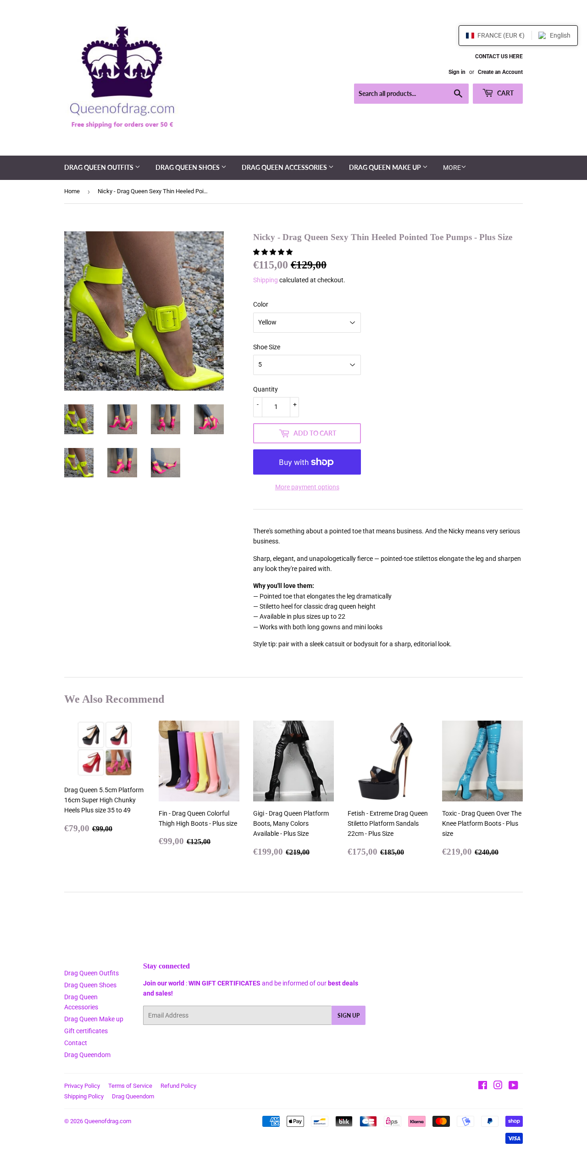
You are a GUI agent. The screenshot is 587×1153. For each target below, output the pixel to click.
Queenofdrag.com (107, 1121)
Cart (505, 93)
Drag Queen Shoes (188, 167)
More (452, 167)
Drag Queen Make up (385, 167)
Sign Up (349, 1015)
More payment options (307, 487)
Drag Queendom (87, 1054)
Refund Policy (178, 1085)
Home (72, 191)
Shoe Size (266, 347)
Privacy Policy (82, 1085)
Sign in (457, 72)
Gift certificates (86, 1031)
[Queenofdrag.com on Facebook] (482, 1086)
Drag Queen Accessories (285, 167)
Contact (75, 1043)
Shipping (265, 280)
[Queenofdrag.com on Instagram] (498, 1086)
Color (260, 304)
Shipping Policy (84, 1096)
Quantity (265, 389)
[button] (273, 252)
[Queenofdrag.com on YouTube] (513, 1086)
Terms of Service (130, 1085)
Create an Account (500, 72)
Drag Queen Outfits (99, 167)
